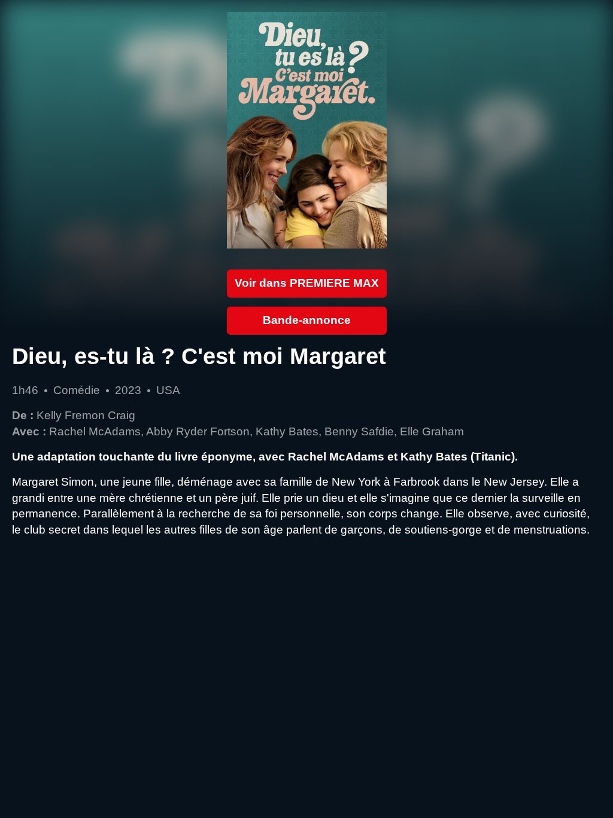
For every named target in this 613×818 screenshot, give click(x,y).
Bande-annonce (307, 320)
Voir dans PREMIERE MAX (307, 283)
